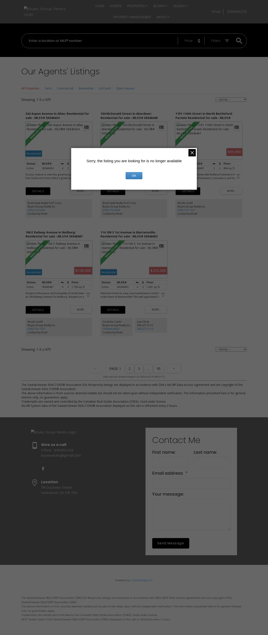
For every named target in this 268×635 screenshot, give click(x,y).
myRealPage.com (142, 580)
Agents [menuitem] (116, 6)
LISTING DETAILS (38, 191)
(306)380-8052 (111, 329)
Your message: (168, 494)
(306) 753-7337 (186, 210)
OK (134, 175)
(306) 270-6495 (36, 210)
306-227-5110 (145, 329)
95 (159, 368)
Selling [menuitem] (179, 6)
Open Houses (125, 88)
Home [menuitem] (99, 6)
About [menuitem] (161, 17)
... (148, 368)
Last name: (205, 452)
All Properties (30, 88)
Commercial (65, 88)
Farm (48, 88)
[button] (43, 469)
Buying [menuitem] (159, 6)
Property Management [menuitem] (132, 17)
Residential (86, 88)
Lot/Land (104, 88)
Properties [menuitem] (136, 6)
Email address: (168, 473)
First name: (164, 452)
